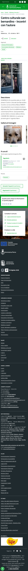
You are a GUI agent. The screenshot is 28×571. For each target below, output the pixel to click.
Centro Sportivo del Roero (7, 506)
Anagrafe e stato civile (6, 305)
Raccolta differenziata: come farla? (9, 530)
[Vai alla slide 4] (15, 146)
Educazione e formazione (7, 318)
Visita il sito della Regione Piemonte (10, 501)
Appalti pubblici (4, 308)
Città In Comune (12, 561)
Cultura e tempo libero (6, 315)
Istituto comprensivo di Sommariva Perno (11, 513)
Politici (2, 292)
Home (2, 12)
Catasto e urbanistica (6, 313)
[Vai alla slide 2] (12, 146)
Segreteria (6, 158)
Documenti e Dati (5, 285)
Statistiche (3, 490)
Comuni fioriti (4, 525)
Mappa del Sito (4, 493)
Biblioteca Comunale (14, 12)
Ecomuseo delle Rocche (7, 520)
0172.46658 (6, 393)
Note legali (3, 481)
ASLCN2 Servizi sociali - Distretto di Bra (11, 523)
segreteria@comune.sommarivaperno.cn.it (12, 167)
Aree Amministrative (6, 280)
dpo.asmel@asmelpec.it (9, 449)
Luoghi (2, 371)
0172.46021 (11, 164)
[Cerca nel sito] (24, 7)
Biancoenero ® (15, 565)
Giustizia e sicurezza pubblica (8, 320)
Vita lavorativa (4, 335)
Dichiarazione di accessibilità (8, 459)
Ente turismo (4, 511)
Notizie (2, 343)
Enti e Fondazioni (5, 287)
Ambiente (3, 303)
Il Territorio (3, 373)
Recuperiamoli (4, 528)
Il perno (3, 353)
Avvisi (2, 360)
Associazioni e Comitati (6, 383)
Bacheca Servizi (5, 473)
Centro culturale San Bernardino (9, 516)
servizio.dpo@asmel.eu (9, 447)
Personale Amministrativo (7, 290)
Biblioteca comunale (6, 348)
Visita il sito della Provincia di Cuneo (10, 503)
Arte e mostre (4, 345)
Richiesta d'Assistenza (6, 471)
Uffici (2, 283)
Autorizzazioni (4, 310)
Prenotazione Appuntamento (8, 466)
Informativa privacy (5, 478)
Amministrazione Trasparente (8, 456)
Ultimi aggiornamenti (6, 488)
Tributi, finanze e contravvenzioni (9, 330)
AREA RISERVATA (14, 569)
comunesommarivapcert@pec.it (12, 398)
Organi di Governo (5, 278)
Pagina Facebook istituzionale (8, 508)
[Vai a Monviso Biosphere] (7, 263)
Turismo (3, 332)
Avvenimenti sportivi (6, 350)
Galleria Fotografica (5, 375)
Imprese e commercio (6, 322)
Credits (2, 485)
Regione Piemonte (5, 2)
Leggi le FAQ (4, 464)
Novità (6, 12)
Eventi (2, 368)
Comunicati (3, 357)
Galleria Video (4, 378)
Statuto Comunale (5, 476)
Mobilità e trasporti (5, 325)
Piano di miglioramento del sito (8, 461)
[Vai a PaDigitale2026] (10, 270)
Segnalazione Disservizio (7, 468)
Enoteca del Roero (5, 518)
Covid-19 (3, 355)
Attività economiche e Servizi (8, 380)
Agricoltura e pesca (5, 301)
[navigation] (3, 7)
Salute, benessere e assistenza (8, 327)
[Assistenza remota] (17, 561)
